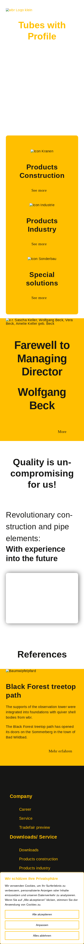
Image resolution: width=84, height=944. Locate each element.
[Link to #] (42, 588)
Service (25, 818)
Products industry (34, 868)
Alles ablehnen (42, 935)
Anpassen (42, 925)
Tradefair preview (34, 827)
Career (25, 809)
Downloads (28, 850)
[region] (42, 908)
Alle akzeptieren (42, 914)
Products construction (38, 859)
